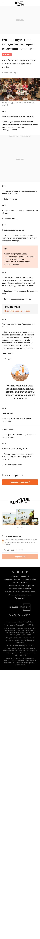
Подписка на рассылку (11, 536)
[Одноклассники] (22, 572)
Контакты (25, 576)
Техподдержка (20, 598)
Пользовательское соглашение (20, 589)
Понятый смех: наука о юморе (17, 311)
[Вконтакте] (18, 572)
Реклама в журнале (20, 582)
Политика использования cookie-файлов (20, 592)
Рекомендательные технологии (20, 595)
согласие (11, 539)
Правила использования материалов (20, 586)
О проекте (15, 576)
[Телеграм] (27, 572)
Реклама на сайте (29, 579)
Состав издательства (12, 579)
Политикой (9, 542)
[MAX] (13, 572)
